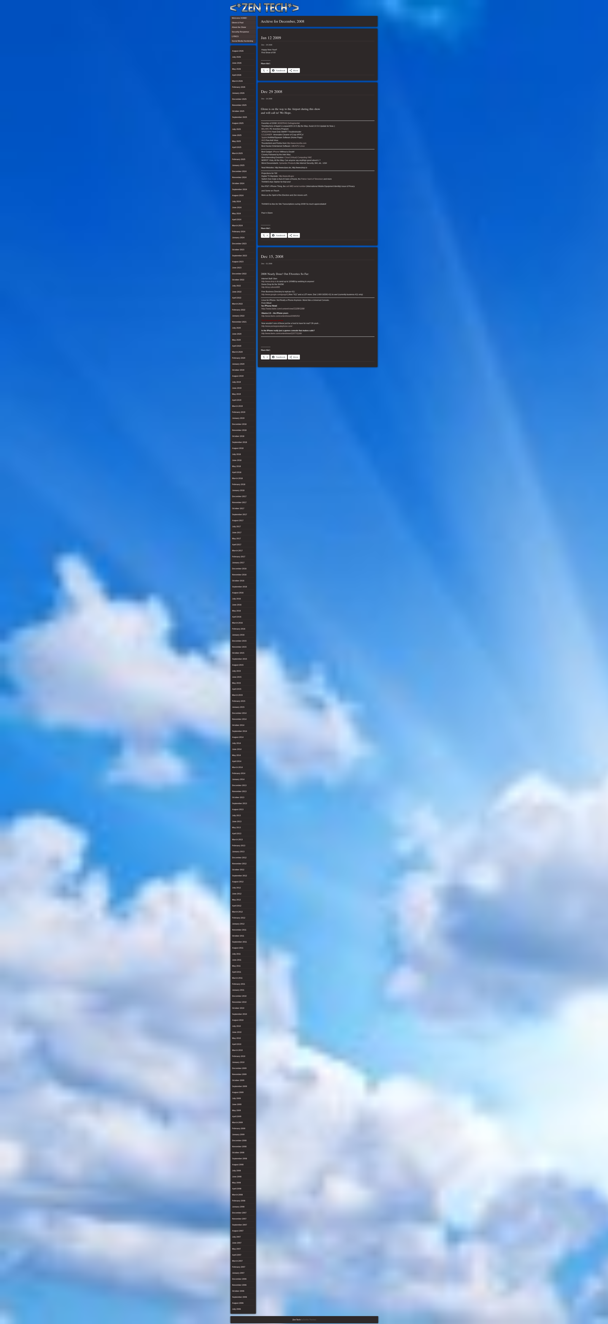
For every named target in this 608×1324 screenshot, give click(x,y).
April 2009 (236, 1116)
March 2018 (237, 478)
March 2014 (237, 767)
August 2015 (238, 665)
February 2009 (238, 1128)
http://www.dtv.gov (286, 176)
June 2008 (236, 1177)
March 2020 (237, 352)
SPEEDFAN (266, 132)
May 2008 (236, 1183)
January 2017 (238, 563)
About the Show (343, 8)
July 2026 (236, 57)
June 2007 (236, 1243)
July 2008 (236, 1171)
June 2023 (236, 268)
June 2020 (236, 334)
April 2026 (236, 75)
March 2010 (237, 1050)
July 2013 (236, 815)
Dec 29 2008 (271, 91)
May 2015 (236, 683)
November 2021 (239, 322)
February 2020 (238, 358)
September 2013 (239, 803)
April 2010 (236, 1044)
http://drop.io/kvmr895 (270, 287)
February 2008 (238, 1201)
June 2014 (236, 749)
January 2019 (238, 418)
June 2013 (236, 821)
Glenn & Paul (364, 8)
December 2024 (239, 171)
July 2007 (236, 1237)
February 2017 (238, 557)
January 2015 (238, 707)
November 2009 (239, 1074)
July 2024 (236, 201)
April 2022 (236, 298)
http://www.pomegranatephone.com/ (276, 326)
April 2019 (236, 400)
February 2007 (238, 1267)
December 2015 (239, 641)
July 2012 (236, 888)
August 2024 (238, 195)
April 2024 (236, 219)
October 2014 (238, 725)
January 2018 (238, 490)
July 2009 (236, 1098)
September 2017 (239, 514)
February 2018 (238, 484)
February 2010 (238, 1056)
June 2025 (236, 135)
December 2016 (239, 569)
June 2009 (236, 1104)
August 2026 (238, 51)
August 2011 (237, 948)
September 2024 (239, 189)
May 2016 (236, 611)
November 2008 (239, 1146)
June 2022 (236, 292)
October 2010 (238, 1008)
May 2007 (236, 1249)
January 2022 (238, 316)
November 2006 (239, 1285)
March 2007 (237, 1261)
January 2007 (238, 1273)
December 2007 (239, 1213)
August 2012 (238, 882)
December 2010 (239, 996)
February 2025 (238, 159)
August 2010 (238, 1020)
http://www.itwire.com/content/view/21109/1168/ (283, 308)
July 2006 (236, 1309)
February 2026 (238, 87)
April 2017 (236, 545)
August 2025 (238, 123)
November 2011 (239, 930)
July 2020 (236, 328)
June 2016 (236, 605)
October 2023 (238, 250)
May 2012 (236, 900)
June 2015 (236, 677)
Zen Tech (296, 1320)
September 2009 (239, 1086)
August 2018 (238, 448)
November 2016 (239, 575)
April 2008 (236, 1189)
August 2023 (238, 262)
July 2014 (236, 743)
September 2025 (239, 117)
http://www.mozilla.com (296, 143)
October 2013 (238, 797)
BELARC (265, 129)
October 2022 (238, 280)
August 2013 (238, 809)
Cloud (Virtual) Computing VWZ (298, 157)
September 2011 (239, 942)
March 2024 (237, 225)
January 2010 (238, 1062)
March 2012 (237, 912)
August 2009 (238, 1092)
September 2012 (239, 876)
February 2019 (238, 412)
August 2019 (238, 376)
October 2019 (238, 370)
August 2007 (238, 1231)
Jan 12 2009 (271, 37)
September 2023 (239, 256)
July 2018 (236, 454)
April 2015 (236, 689)
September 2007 (239, 1225)
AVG (263, 140)
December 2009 (239, 1068)
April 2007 (236, 1255)
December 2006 (239, 1279)
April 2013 (236, 833)
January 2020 (238, 364)
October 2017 (238, 508)
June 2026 (236, 63)
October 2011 (238, 936)
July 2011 (236, 954)
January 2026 (238, 93)
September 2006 (239, 1297)
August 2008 (238, 1165)
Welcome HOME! (369, 8)
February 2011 (238, 984)
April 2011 (236, 972)
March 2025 (237, 153)
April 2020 (236, 346)
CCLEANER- (267, 135)
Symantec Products (287, 163)
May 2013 (236, 827)
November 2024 (239, 177)
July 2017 (236, 526)
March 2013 (237, 839)
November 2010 (239, 1002)
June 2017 (236, 532)
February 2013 (238, 845)
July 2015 (236, 671)
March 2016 (237, 623)
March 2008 (237, 1195)
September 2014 (239, 731)
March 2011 (237, 978)
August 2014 (238, 737)
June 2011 (236, 960)
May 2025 (236, 141)
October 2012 (238, 870)
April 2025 (236, 147)
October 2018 (238, 436)
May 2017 (236, 538)
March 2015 (237, 695)
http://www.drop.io (269, 281)
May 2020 (236, 340)
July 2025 (236, 129)
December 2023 (239, 244)
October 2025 (238, 111)
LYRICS (348, 8)
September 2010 (239, 1014)
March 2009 (237, 1122)
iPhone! (276, 152)
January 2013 (238, 852)
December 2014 (239, 713)
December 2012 (239, 858)
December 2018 (239, 424)
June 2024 (236, 207)
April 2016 (236, 617)
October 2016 (238, 581)
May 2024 (236, 213)
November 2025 (239, 105)
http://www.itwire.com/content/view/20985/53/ (280, 316)
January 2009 (238, 1134)
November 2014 (239, 719)
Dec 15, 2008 (272, 256)
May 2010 (236, 1038)
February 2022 (238, 310)
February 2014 (238, 773)
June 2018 (236, 460)
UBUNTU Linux (298, 146)
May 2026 (236, 69)
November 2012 (239, 864)
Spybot (264, 137)
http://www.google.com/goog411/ (275, 294)
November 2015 (239, 647)
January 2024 (238, 238)
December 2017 (239, 496)
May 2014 (236, 755)
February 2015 (238, 701)
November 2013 (239, 791)
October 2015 (238, 653)
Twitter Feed (374, 8)
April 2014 (236, 761)
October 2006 (238, 1291)
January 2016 (238, 635)
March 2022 (237, 304)
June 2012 (236, 894)
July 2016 (236, 599)
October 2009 (238, 1080)
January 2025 (238, 165)
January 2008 (238, 1207)
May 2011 (236, 966)
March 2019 (237, 406)
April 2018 (236, 472)
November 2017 (239, 502)
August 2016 (238, 593)
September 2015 (239, 659)
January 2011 (238, 990)
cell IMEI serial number (296, 186)
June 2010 (236, 1032)
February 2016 (238, 629)
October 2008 (238, 1152)
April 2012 (236, 906)
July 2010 (236, 1026)
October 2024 (238, 183)
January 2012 (238, 924)
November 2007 (239, 1219)
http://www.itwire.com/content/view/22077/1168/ (281, 333)
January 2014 (238, 779)
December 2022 (239, 274)
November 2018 (239, 430)
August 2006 (238, 1303)
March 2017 (237, 551)
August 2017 (238, 520)
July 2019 (236, 382)
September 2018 (239, 442)
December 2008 (239, 1140)
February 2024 (238, 231)
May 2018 (236, 466)
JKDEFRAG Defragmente (288, 123)
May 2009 (236, 1110)
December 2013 (239, 785)
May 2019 (236, 394)
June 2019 (236, 388)
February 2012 (238, 918)
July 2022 (236, 286)
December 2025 (239, 99)
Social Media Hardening (358, 8)
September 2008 (239, 1159)
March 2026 (237, 81)
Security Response (353, 8)
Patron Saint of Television (312, 179)
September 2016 (239, 587)
